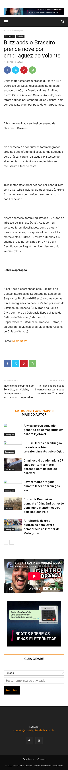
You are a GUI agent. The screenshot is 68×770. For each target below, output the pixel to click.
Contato (41, 759)
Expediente (28, 759)
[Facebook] (7, 70)
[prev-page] (6, 542)
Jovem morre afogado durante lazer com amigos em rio (42, 486)
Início (6, 30)
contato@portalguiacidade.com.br (34, 730)
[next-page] (11, 542)
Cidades (8, 508)
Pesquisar (12, 690)
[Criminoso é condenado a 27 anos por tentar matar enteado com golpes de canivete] (13, 464)
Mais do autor (34, 414)
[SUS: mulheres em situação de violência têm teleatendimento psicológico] (13, 447)
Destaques (17, 30)
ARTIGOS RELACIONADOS (34, 411)
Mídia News (19, 341)
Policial (20, 36)
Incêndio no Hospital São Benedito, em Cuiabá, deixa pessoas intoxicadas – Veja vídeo (19, 391)
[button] (6, 22)
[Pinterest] (24, 70)
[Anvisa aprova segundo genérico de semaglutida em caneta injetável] (13, 430)
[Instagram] (39, 740)
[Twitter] (15, 70)
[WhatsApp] (32, 70)
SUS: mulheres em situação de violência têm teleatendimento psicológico (44, 447)
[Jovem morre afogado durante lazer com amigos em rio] (13, 486)
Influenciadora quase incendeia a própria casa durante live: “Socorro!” (49, 389)
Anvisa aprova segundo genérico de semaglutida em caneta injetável (43, 430)
